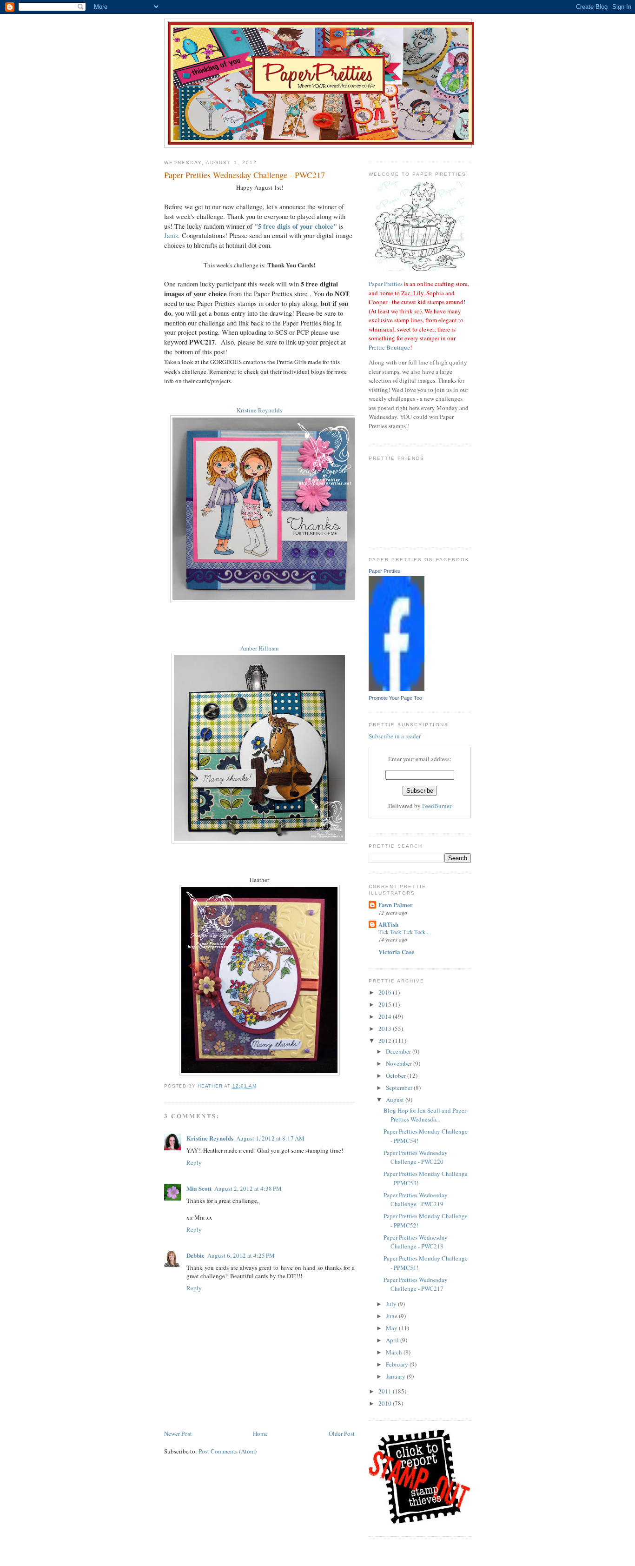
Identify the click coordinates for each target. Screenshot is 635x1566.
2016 (385, 992)
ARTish (388, 924)
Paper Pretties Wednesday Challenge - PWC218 (416, 1242)
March (394, 1352)
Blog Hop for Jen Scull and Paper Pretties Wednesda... (425, 1115)
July (392, 1304)
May (392, 1328)
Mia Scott (199, 1188)
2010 (385, 1403)
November (399, 1063)
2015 (385, 1004)
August (395, 1099)
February (398, 1364)
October (396, 1075)
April (393, 1340)
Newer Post (178, 1433)
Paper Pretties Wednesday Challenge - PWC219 (416, 1199)
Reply (194, 1162)
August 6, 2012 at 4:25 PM (241, 1255)
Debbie (195, 1255)
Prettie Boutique (389, 347)
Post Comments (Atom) (227, 1451)
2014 (385, 1016)
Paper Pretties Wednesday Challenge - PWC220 (416, 1157)
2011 (385, 1391)
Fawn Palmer (395, 904)
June (392, 1316)
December (399, 1051)
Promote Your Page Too (395, 698)
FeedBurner (436, 806)
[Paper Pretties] (396, 688)
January (396, 1376)
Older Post (342, 1433)
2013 (385, 1028)
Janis (171, 235)
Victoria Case (396, 951)
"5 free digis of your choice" (295, 226)
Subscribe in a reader (395, 736)
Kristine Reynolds (259, 410)
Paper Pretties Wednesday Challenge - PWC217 (416, 1284)
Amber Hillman (259, 648)
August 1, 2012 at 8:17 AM (270, 1138)
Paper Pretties (386, 283)
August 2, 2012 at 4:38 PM (248, 1188)
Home (260, 1433)
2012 (385, 1040)
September (400, 1087)
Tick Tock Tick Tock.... (404, 932)
